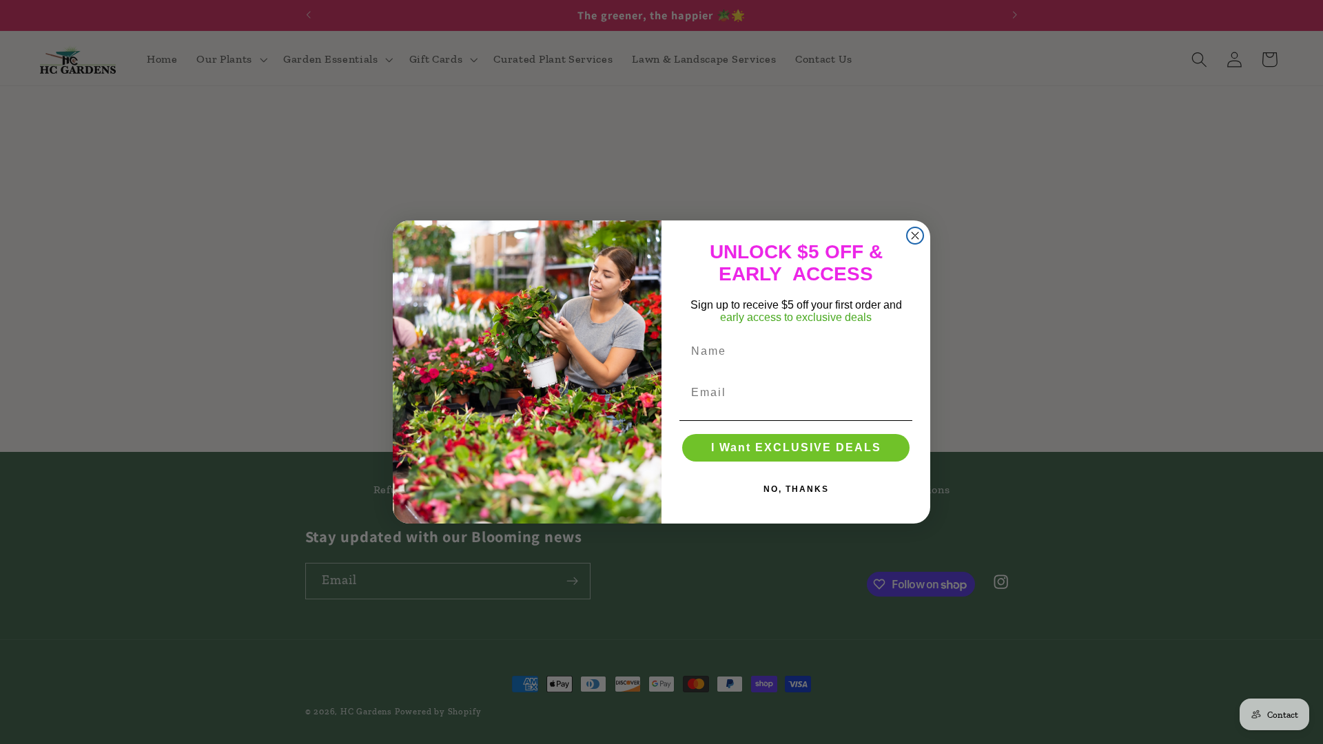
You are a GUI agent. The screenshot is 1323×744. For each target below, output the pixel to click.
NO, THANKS (796, 489)
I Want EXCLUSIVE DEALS (796, 447)
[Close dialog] (915, 235)
